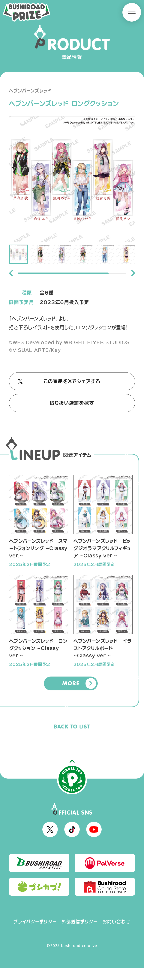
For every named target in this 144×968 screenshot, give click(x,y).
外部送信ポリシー (80, 921)
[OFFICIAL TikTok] (72, 829)
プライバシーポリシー (35, 921)
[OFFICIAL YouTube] (94, 829)
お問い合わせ (116, 921)
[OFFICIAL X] (50, 829)
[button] (11, 273)
